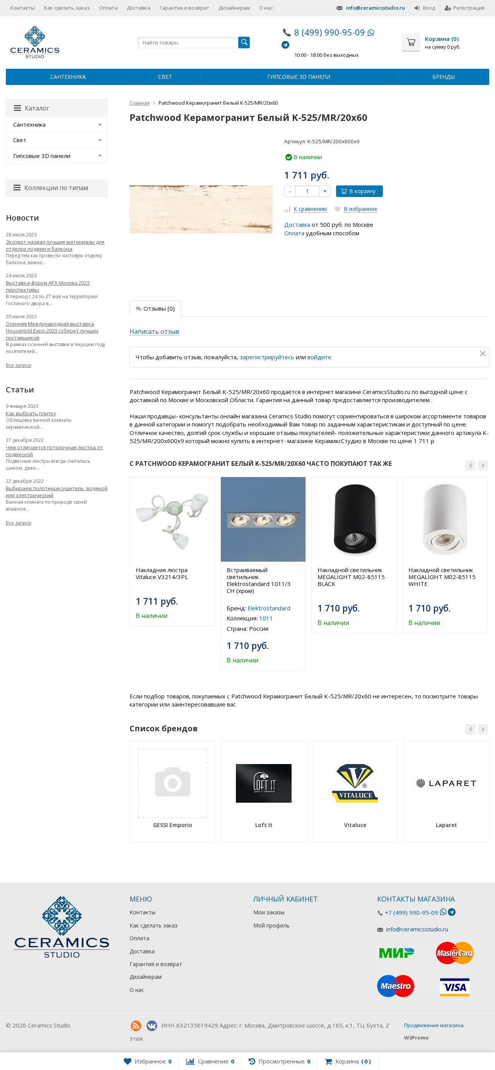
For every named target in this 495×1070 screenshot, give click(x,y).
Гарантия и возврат (184, 7)
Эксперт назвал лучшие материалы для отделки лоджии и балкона (55, 245)
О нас (266, 7)
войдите (319, 357)
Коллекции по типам (56, 187)
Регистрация (469, 7)
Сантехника (68, 76)
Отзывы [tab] (159, 308)
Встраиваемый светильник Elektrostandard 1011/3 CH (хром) (259, 580)
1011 (266, 618)
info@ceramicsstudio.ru (375, 7)
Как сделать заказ (67, 7)
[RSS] (136, 1026)
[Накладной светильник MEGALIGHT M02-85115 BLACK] (354, 519)
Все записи (18, 365)
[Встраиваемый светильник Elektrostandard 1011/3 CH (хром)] (263, 519)
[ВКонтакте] (151, 1026)
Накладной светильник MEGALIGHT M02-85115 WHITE (442, 576)
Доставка (138, 7)
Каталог (37, 108)
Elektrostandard (269, 608)
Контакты (22, 7)
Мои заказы (269, 912)
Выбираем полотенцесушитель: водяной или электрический (57, 492)
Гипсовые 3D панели (298, 76)
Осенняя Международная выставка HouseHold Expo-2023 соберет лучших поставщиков (52, 330)
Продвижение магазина (434, 1025)
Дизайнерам (234, 7)
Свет (165, 76)
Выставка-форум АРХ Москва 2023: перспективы (48, 286)
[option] (172, 551)
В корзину (362, 191)
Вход (429, 7)
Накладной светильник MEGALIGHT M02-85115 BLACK (351, 576)
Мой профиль (271, 925)
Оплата (108, 7)
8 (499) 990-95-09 (329, 32)
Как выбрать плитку (31, 413)
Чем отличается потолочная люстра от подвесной (54, 451)
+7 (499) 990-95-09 (411, 912)
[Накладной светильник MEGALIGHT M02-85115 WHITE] (445, 519)
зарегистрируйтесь (267, 357)
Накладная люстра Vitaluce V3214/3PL (162, 573)
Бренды (443, 76)
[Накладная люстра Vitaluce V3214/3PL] (172, 519)
